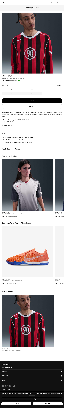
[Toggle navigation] (61, 2)
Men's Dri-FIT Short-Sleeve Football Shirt (13, 214)
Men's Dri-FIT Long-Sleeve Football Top (11, 350)
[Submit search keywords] (55, 3)
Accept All (47, 403)
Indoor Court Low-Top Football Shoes (12, 281)
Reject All (16, 403)
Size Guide (28, 142)
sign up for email (7, 367)
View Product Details (8, 125)
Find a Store (5, 364)
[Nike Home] (4, 2)
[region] (32, 399)
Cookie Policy (32, 395)
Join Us (51, 8)
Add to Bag (32, 101)
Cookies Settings (32, 399)
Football (57, 281)
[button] (3, 389)
